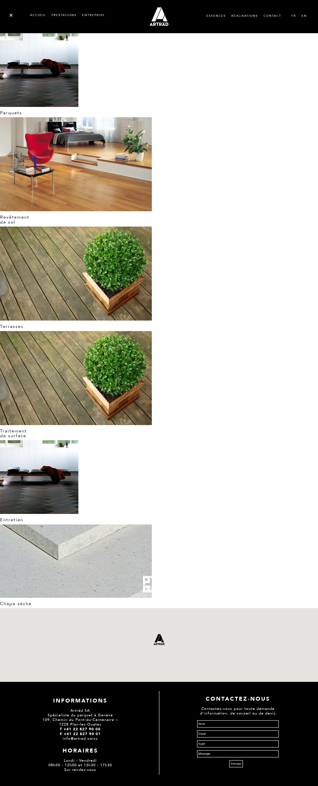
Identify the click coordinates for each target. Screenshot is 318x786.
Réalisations (244, 16)
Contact (272, 16)
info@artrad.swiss (80, 738)
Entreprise (93, 15)
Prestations (64, 15)
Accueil (38, 15)
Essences (216, 16)
